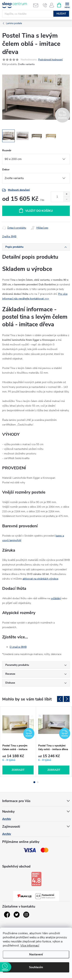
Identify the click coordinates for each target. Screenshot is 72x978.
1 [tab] (34, 782)
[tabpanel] (18, 742)
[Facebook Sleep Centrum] (7, 915)
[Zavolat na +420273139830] (45, 5)
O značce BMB (18, 647)
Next (67, 699)
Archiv (6, 818)
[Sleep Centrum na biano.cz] (36, 879)
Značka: (9, 236)
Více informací (29, 946)
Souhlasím (36, 967)
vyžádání (56, 598)
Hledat (61, 13)
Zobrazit (18, 770)
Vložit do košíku (39, 211)
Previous (60, 699)
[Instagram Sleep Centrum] (26, 915)
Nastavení (36, 954)
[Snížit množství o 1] (67, 199)
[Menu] (67, 5)
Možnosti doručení (19, 190)
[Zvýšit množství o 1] (67, 194)
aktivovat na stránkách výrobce (40, 578)
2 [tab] (38, 782)
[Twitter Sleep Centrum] (16, 915)
